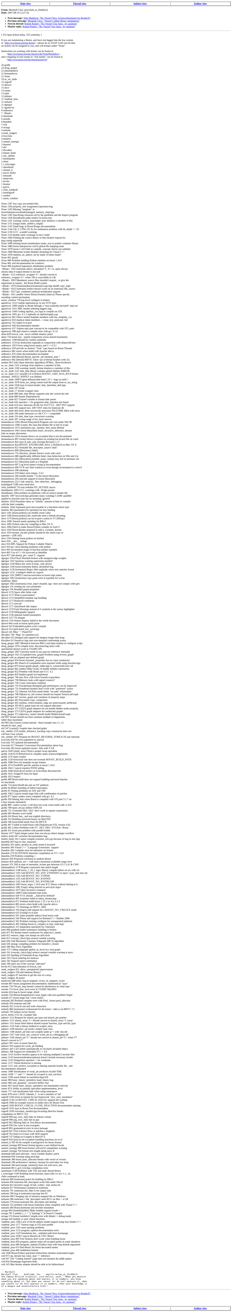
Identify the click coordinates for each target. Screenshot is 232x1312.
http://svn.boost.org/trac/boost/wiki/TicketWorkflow (33, 54)
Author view (200, 3)
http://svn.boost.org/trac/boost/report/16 (27, 59)
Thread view (79, 3)
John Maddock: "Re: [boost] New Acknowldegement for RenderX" (57, 18)
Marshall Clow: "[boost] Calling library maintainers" (54, 21)
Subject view (140, 3)
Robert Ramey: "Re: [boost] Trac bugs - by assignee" (50, 23)
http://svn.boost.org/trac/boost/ (20, 43)
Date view (25, 3)
